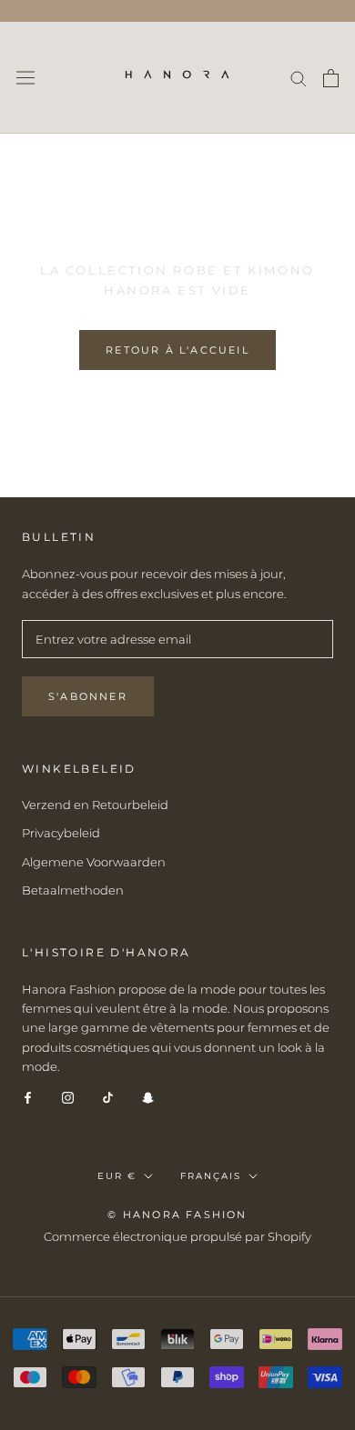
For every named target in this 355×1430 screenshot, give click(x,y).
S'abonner (87, 696)
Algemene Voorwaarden (94, 862)
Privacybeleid (61, 832)
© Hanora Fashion (177, 1214)
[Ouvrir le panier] (331, 78)
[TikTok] (108, 1096)
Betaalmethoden (73, 890)
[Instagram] (68, 1096)
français (210, 1176)
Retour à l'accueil (177, 350)
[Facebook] (28, 1096)
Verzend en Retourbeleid (95, 804)
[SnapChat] (148, 1096)
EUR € (117, 1176)
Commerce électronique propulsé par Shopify (177, 1236)
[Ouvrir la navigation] (25, 78)
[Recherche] (298, 77)
